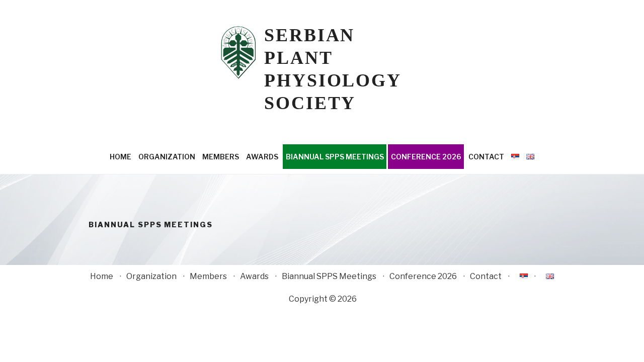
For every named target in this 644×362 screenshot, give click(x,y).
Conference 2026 (426, 156)
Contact (486, 156)
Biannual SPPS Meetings (335, 156)
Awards (262, 156)
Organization (166, 156)
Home (120, 156)
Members (220, 156)
